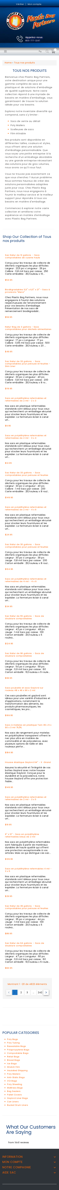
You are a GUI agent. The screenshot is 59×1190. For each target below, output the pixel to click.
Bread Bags (13, 1060)
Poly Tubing (13, 1042)
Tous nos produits (24, 62)
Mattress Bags (15, 1087)
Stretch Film (13, 1066)
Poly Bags (12, 1039)
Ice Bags (12, 1063)
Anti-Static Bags (16, 1077)
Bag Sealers (14, 1091)
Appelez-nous (34, 37)
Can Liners (13, 1101)
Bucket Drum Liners (17, 1105)
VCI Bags (12, 1080)
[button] (29, 38)
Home (8, 62)
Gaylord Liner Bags (17, 1098)
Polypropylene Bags (18, 1049)
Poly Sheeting (14, 1084)
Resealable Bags (16, 1046)
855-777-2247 (32, 40)
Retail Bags (13, 1056)
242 (40, 992)
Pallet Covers (14, 1094)
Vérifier (20, 4)
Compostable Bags (17, 1053)
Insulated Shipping (17, 1070)
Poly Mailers (13, 1073)
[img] (54, 51)
